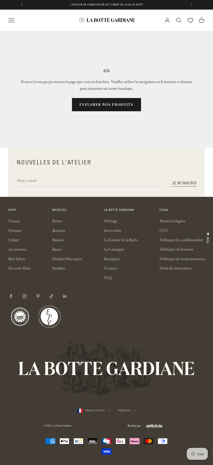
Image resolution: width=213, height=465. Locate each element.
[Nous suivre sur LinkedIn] (65, 296)
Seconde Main (19, 268)
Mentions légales (172, 221)
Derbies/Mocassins (67, 258)
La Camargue (114, 249)
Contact (110, 268)
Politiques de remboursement (182, 258)
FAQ (108, 277)
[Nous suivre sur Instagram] (24, 296)
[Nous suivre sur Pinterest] (38, 296)
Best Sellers (16, 258)
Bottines (58, 230)
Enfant (13, 239)
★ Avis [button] (208, 237)
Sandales (58, 268)
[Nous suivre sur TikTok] (51, 296)
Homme (15, 230)
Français (123, 410)
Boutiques (112, 258)
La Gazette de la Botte (121, 239)
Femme (14, 221)
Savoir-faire (112, 230)
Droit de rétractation (175, 268)
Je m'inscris (184, 182)
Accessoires (17, 249)
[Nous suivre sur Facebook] (11, 296)
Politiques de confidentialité (181, 239)
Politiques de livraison (176, 249)
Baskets (58, 239)
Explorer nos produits (106, 104)
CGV (163, 230)
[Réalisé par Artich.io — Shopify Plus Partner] (154, 425)
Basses (57, 249)
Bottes (57, 221)
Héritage (110, 221)
